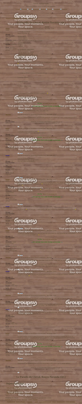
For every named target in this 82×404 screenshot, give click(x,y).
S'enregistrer (56, 9)
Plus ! (75, 18)
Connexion (64, 9)
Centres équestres (33, 18)
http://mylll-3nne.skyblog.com (50, 103)
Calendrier (24, 9)
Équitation (25, 18)
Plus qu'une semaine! (11, 390)
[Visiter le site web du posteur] (21, 112)
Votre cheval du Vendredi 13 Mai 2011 (16, 387)
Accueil (17, 9)
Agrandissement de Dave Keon (14, 392)
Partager (70, 18)
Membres (43, 9)
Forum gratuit (11, 401)
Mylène (8, 28)
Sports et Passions (21, 401)
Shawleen (8, 114)
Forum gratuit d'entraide (45, 401)
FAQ (30, 9)
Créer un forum (70, 401)
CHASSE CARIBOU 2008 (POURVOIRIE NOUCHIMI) (21, 389)
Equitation (29, 401)
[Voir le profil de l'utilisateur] (18, 112)
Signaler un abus (61, 401)
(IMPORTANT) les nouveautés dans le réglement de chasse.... (22, 393)
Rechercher (36, 9)
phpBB (36, 401)
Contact (54, 401)
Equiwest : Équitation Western (13, 18)
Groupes (49, 9)
